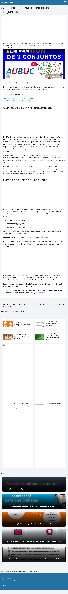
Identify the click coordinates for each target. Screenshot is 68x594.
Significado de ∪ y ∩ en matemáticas (18, 98)
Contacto (4, 585)
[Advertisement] (34, 26)
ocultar (23, 94)
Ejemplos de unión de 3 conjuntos (17, 100)
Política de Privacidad (8, 581)
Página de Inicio (6, 578)
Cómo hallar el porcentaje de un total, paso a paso (51, 305)
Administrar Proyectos (10, 2)
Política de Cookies (7, 583)
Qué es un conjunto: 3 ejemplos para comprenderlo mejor (14, 305)
